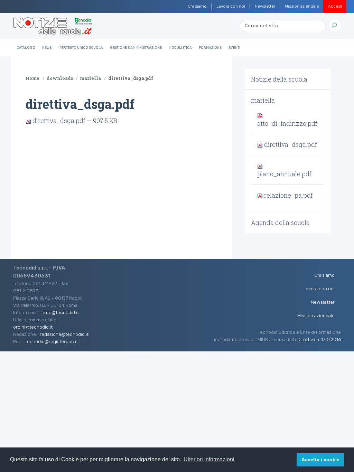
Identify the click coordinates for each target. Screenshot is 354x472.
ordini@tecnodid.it (33, 327)
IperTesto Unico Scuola (80, 48)
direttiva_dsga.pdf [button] (290, 144)
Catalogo (26, 48)
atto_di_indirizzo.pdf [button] (287, 123)
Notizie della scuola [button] (279, 79)
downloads (60, 78)
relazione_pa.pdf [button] (288, 195)
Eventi (234, 48)
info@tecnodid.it (61, 312)
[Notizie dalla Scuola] (52, 26)
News (47, 48)
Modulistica (180, 48)
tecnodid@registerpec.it (51, 341)
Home (32, 78)
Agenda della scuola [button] (280, 222)
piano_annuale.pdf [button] (284, 174)
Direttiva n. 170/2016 (319, 339)
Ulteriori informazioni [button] (209, 459)
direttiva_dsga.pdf (59, 120)
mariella (90, 78)
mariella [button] (263, 100)
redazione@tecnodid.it (64, 334)
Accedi (335, 6)
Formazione (210, 48)
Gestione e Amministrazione (136, 48)
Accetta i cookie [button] (320, 459)
